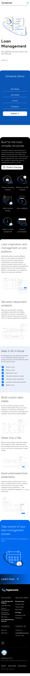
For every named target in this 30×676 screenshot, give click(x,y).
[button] (27, 3)
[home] (7, 2)
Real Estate (18, 609)
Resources (4, 633)
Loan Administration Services (7, 620)
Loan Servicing (5, 605)
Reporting (4, 617)
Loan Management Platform (7, 602)
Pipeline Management (5, 609)
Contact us (18, 630)
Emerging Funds (20, 615)
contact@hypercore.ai (22, 633)
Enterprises (18, 618)
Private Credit (19, 604)
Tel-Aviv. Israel (19, 635)
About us (4, 630)
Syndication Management (5, 613)
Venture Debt (19, 607)
